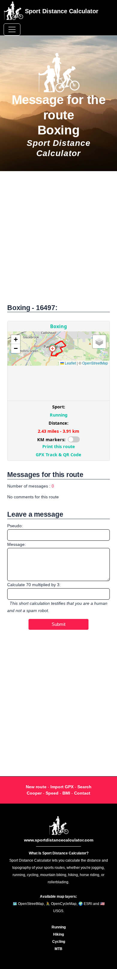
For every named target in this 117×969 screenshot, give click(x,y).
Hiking (58, 934)
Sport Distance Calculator (60, 11)
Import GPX (62, 786)
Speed (52, 793)
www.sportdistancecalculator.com (58, 840)
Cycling (58, 942)
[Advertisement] (58, 240)
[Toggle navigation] (12, 29)
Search (84, 786)
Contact (82, 793)
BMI (66, 793)
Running (59, 927)
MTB (58, 949)
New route (36, 786)
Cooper (34, 793)
